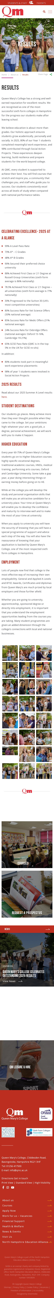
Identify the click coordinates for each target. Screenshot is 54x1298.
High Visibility (42, 1182)
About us (8, 1200)
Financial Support (13, 1221)
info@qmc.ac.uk (18, 1170)
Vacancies (44, 1287)
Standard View (24, 1182)
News (7, 929)
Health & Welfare (13, 1226)
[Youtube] (12, 1187)
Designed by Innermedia (27, 1294)
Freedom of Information (21, 1290)
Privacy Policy (19, 1287)
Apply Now (9, 1210)
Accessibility (38, 1290)
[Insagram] (7, 1187)
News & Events (11, 1231)
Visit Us (7, 1236)
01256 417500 (13, 1166)
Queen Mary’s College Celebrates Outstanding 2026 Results (23, 974)
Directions (8, 1178)
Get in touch (21, 1178)
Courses (7, 1205)
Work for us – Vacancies (17, 1215)
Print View (7, 1182)
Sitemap (7, 1287)
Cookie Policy (32, 1287)
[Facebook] (3, 1187)
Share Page (43, 74)
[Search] (44, 11)
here (4, 396)
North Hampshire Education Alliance (25, 1242)
